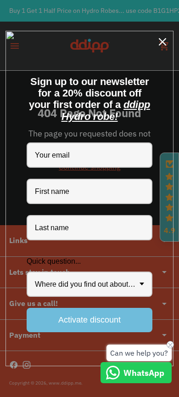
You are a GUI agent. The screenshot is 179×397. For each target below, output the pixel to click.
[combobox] (89, 284)
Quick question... (54, 261)
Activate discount (89, 319)
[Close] (162, 42)
